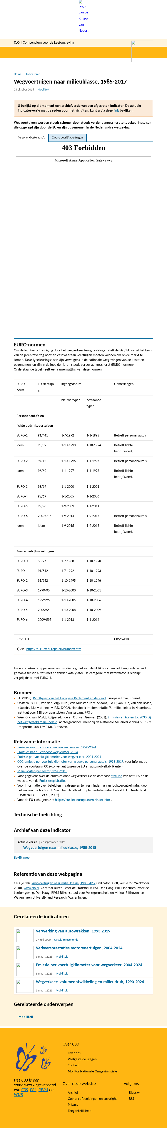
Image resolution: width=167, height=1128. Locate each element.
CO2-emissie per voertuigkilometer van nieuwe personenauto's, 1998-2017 (70, 762)
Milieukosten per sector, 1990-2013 (42, 771)
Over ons (74, 1053)
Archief (73, 1093)
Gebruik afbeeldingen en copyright (92, 1099)
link (116, 110)
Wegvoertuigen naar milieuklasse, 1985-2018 (59, 848)
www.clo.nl (31, 888)
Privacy (73, 1105)
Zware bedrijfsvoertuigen (67, 137)
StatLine (116, 776)
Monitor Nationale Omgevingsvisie (92, 1071)
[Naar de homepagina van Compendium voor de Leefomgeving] (84, 19)
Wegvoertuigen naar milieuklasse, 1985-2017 (63, 883)
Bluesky (134, 1093)
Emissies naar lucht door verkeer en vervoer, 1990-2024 (56, 747)
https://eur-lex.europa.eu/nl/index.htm (53, 649)
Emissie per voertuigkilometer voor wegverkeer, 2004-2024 (59, 757)
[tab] (31, 138)
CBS (24, 1090)
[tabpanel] (83, 240)
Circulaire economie (66, 940)
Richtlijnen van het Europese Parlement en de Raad (69, 698)
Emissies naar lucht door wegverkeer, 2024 (47, 752)
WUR (18, 1095)
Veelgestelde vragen (82, 1059)
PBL (33, 1090)
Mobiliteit (43, 89)
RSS (131, 1099)
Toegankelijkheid (79, 1111)
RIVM (43, 1090)
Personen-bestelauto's (31, 137)
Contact (73, 1065)
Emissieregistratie (52, 781)
